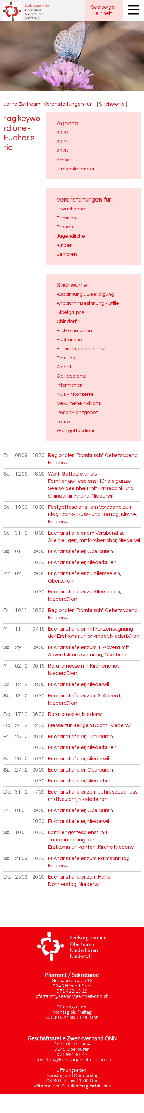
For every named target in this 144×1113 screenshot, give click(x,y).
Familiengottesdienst (81, 348)
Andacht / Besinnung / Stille (88, 303)
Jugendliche (71, 236)
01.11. (22, 551)
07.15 (38, 629)
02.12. (22, 666)
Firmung (66, 357)
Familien (66, 217)
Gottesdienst (72, 376)
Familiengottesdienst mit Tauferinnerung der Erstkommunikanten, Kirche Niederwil (92, 840)
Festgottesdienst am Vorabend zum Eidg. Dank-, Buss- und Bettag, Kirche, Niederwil (92, 514)
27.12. (22, 770)
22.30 (38, 725)
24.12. (22, 725)
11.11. (22, 629)
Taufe (63, 421)
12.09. (22, 474)
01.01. (22, 810)
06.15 (38, 666)
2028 (62, 150)
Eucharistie (69, 339)
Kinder (64, 245)
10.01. (22, 832)
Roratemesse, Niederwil (76, 714)
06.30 (38, 714)
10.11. (22, 610)
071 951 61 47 (72, 1054)
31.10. (22, 533)
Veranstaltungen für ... (70, 104)
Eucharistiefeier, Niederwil (78, 684)
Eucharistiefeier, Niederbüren (82, 562)
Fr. (6, 736)
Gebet (64, 366)
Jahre (10, 104)
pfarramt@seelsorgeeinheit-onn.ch (72, 996)
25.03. (22, 877)
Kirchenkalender (76, 168)
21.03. (22, 858)
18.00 (38, 474)
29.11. (22, 647)
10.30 (38, 562)
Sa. (7, 474)
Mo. (7, 573)
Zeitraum (30, 104)
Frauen (65, 227)
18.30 (38, 455)
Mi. (6, 629)
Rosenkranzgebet (77, 412)
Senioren (67, 254)
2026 (62, 132)
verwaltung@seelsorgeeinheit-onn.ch (72, 1060)
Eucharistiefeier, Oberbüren (80, 551)
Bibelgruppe (71, 312)
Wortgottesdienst (77, 430)
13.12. (22, 695)
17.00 (38, 792)
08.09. (22, 455)
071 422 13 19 (72, 991)
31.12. (22, 792)
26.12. (22, 758)
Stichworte (112, 104)
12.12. (22, 684)
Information (70, 385)
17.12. (22, 714)
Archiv (64, 159)
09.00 (38, 551)
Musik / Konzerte (75, 394)
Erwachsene (71, 208)
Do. (7, 714)
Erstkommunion (74, 330)
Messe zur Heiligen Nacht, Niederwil (89, 725)
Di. (6, 455)
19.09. (22, 507)
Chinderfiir (68, 321)
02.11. (22, 573)
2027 (62, 141)
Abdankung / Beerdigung (85, 294)
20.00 (38, 877)
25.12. (22, 736)
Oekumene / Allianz (79, 403)
